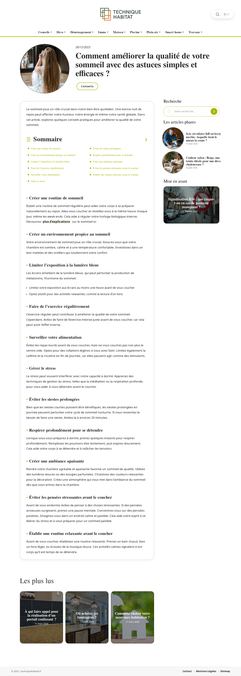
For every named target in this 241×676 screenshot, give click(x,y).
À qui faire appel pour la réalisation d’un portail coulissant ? (41, 614)
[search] (217, 14)
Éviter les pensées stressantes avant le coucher (115, 168)
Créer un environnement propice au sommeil (53, 155)
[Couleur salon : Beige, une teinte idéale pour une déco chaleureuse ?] (173, 162)
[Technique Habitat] (120, 14)
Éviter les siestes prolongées (107, 148)
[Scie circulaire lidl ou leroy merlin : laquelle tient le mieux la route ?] (173, 138)
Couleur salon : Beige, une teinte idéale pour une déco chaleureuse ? (203, 161)
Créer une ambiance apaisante (108, 161)
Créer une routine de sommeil (46, 148)
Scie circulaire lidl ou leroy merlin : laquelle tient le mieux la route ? (203, 137)
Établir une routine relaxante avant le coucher (115, 174)
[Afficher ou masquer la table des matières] (105, 140)
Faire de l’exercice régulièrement (47, 168)
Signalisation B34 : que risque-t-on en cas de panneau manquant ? (191, 202)
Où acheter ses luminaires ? (87, 614)
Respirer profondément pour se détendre (113, 155)
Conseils (87, 86)
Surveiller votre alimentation (45, 174)
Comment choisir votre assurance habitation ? (132, 614)
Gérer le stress (38, 181)
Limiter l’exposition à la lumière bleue (50, 161)
